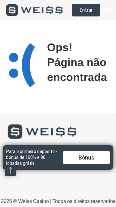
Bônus (86, 157)
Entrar (85, 10)
